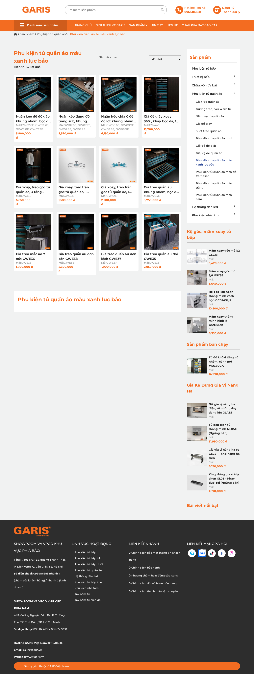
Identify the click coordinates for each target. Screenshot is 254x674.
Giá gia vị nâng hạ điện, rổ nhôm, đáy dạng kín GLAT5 (222, 408)
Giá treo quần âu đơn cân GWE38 (76, 256)
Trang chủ (83, 25)
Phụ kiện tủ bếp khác (89, 582)
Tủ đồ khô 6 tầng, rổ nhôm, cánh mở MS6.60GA (223, 362)
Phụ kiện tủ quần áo (51, 34)
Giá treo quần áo (207, 101)
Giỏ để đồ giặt (206, 145)
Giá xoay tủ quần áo (210, 116)
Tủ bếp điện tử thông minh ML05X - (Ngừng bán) (224, 429)
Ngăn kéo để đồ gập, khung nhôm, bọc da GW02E (33, 119)
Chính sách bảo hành (145, 567)
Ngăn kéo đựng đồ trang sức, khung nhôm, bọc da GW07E (74, 119)
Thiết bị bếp (201, 77)
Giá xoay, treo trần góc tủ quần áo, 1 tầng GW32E (74, 189)
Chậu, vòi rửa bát (204, 85)
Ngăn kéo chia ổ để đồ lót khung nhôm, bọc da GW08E (117, 119)
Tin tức (157, 25)
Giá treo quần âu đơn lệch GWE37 (118, 256)
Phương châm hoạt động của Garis (154, 575)
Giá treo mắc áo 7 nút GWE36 (30, 256)
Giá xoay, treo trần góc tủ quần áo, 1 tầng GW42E (116, 189)
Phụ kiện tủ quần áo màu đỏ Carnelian (216, 174)
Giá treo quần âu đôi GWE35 (161, 256)
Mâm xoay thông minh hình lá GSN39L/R (221, 321)
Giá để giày (204, 123)
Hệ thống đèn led (205, 207)
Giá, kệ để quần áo (209, 153)
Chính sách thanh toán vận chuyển (154, 591)
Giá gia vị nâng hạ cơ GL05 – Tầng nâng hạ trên (224, 454)
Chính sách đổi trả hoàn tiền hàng (154, 583)
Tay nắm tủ (82, 593)
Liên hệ (172, 25)
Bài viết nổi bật (202, 505)
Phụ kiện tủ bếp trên (88, 558)
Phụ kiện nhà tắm (205, 215)
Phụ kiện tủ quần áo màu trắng (214, 185)
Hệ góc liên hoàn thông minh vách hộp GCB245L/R (221, 296)
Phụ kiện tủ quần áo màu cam (214, 197)
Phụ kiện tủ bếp (204, 68)
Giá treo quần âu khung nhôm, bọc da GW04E (161, 189)
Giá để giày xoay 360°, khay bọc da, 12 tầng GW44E (161, 119)
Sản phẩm (137, 25)
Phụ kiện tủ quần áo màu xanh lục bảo (97, 34)
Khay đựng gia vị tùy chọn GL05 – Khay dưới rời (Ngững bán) (224, 478)
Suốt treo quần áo (208, 131)
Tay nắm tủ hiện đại (88, 599)
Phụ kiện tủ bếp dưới (89, 564)
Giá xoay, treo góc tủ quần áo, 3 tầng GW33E (33, 189)
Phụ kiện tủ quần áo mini (214, 138)
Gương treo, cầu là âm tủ (213, 109)
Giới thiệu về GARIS (110, 25)
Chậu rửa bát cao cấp (199, 25)
